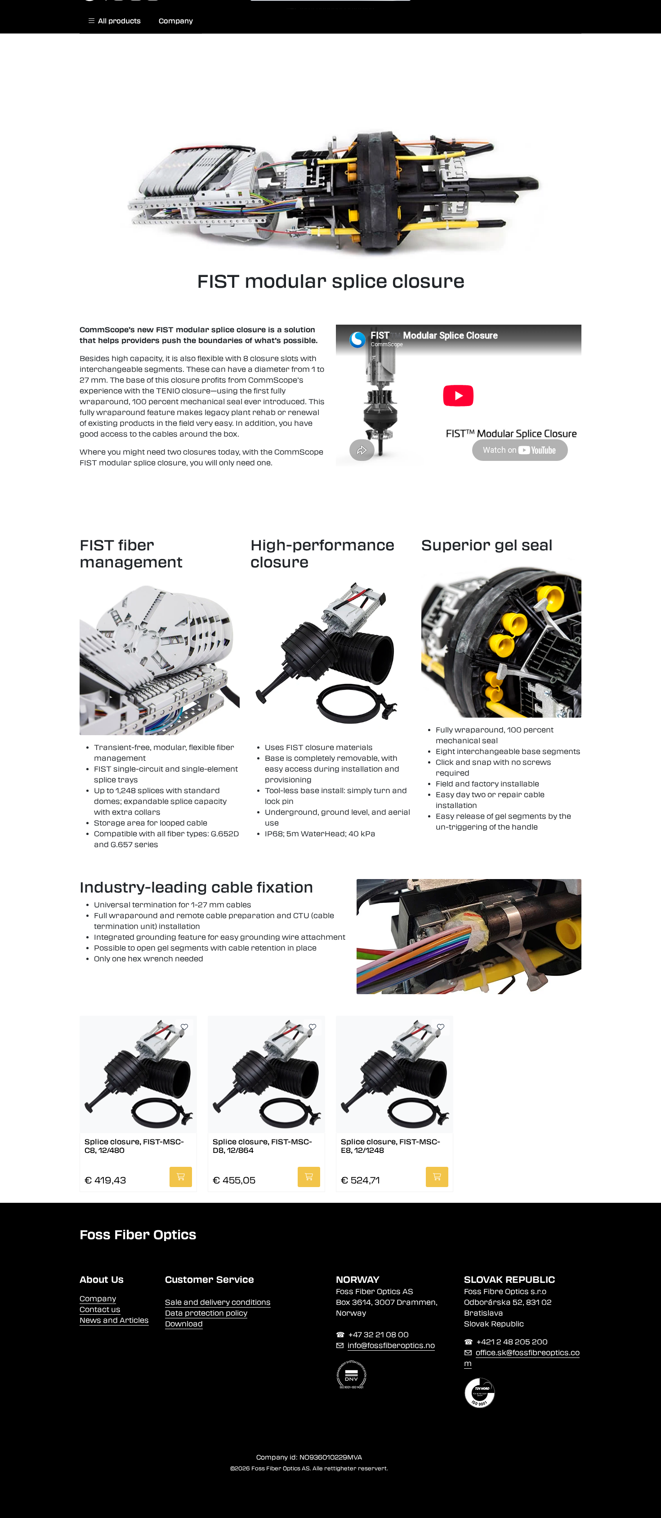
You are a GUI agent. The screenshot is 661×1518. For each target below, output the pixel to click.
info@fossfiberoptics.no (391, 1345)
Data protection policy (206, 1313)
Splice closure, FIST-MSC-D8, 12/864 (262, 1146)
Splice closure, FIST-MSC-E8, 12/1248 (390, 1146)
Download (184, 1324)
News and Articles (114, 1320)
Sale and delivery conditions (218, 1302)
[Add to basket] (181, 1177)
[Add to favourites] (184, 1027)
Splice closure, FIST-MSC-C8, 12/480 (134, 1146)
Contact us (100, 1309)
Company (176, 21)
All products (117, 21)
